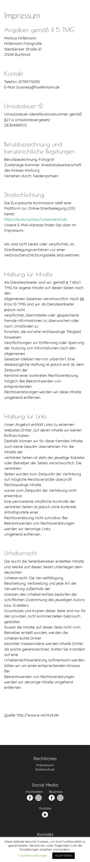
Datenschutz (45, 769)
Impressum (45, 765)
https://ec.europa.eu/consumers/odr (35, 219)
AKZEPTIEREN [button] (63, 855)
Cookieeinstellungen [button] (32, 855)
